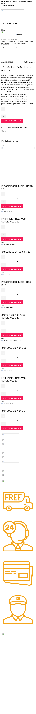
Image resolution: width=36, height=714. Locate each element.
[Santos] (10, 454)
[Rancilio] (10, 458)
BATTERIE (9, 62)
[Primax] (10, 465)
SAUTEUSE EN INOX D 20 (13, 348)
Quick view (3, 182)
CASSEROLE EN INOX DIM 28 (15, 252)
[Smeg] (10, 447)
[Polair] (10, 472)
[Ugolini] (10, 436)
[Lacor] (10, 477)
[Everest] (10, 485)
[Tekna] (10, 441)
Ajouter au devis (12, 121)
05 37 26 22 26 (9, 6)
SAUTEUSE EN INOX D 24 (13, 411)
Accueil (3, 62)
